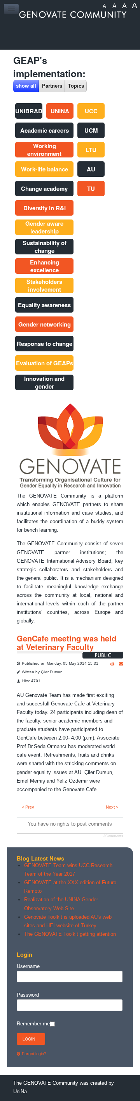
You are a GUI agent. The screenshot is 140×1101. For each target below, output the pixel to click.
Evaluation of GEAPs (44, 363)
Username (28, 966)
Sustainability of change (44, 246)
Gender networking (44, 324)
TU (91, 188)
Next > (112, 807)
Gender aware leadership (44, 227)
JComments (113, 836)
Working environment (44, 149)
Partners (52, 86)
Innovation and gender (44, 382)
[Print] (112, 663)
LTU (91, 149)
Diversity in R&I (44, 208)
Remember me (33, 1024)
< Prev (28, 807)
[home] (70, 14)
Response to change (44, 343)
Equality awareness (44, 305)
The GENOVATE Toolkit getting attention (70, 934)
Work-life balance (44, 169)
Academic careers (44, 130)
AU (91, 169)
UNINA (60, 111)
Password (28, 995)
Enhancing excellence (44, 266)
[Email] (121, 663)
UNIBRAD (28, 111)
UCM (91, 130)
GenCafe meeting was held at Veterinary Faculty (66, 642)
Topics (76, 86)
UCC (91, 111)
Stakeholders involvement (44, 285)
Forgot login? (34, 1053)
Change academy (44, 188)
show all (26, 86)
